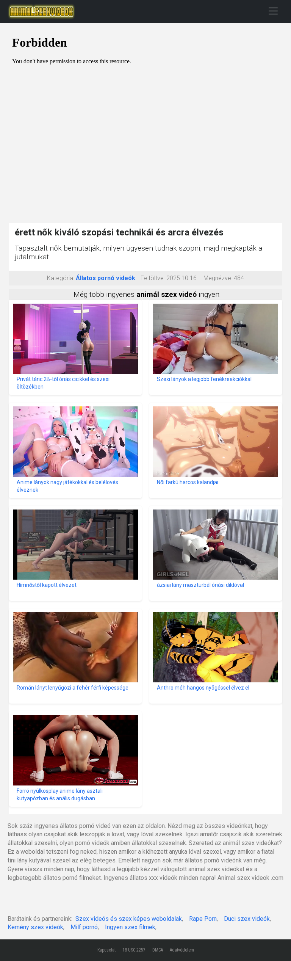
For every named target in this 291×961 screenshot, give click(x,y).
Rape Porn (203, 918)
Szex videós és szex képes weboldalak (128, 918)
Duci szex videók (247, 918)
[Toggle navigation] (273, 11)
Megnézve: (217, 278)
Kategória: (60, 278)
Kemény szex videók (35, 927)
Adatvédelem (182, 950)
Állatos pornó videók (105, 278)
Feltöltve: (153, 278)
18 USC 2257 (134, 950)
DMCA (157, 950)
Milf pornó (84, 927)
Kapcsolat (106, 950)
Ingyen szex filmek (130, 927)
